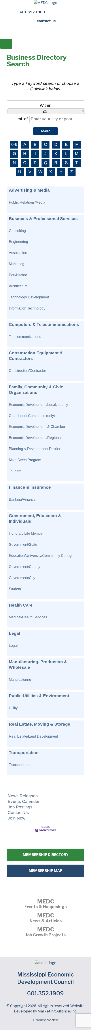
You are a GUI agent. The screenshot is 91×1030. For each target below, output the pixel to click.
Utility (13, 708)
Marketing (16, 264)
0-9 (14, 144)
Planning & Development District (34, 449)
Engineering (18, 242)
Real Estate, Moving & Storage (39, 724)
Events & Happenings (46, 904)
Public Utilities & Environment (39, 695)
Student (15, 589)
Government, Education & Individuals (35, 518)
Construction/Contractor (27, 371)
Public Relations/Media (27, 202)
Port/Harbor (18, 275)
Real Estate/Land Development (33, 736)
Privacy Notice (45, 1020)
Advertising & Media (29, 190)
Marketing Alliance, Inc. (57, 1011)
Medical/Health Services (28, 617)
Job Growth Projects (45, 932)
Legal (14, 633)
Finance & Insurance (30, 487)
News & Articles (46, 918)
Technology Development (29, 297)
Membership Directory (45, 855)
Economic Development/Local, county (38, 405)
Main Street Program (25, 460)
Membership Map (45, 871)
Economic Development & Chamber (37, 427)
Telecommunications (25, 337)
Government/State (23, 544)
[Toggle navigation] (6, 44)
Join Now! (17, 818)
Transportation (24, 752)
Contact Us (18, 812)
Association (18, 253)
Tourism (15, 471)
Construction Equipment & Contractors (36, 356)
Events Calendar (24, 801)
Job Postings (20, 807)
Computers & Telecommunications (44, 324)
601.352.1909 (45, 993)
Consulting (17, 231)
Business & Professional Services (43, 218)
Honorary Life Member (26, 533)
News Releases (23, 796)
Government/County (24, 567)
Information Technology (27, 308)
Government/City (22, 578)
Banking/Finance (22, 499)
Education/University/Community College (41, 556)
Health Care (20, 605)
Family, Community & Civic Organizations (36, 390)
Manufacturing (20, 679)
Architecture (18, 286)
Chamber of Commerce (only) (32, 416)
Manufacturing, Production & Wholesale (38, 664)
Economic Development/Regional (35, 438)
